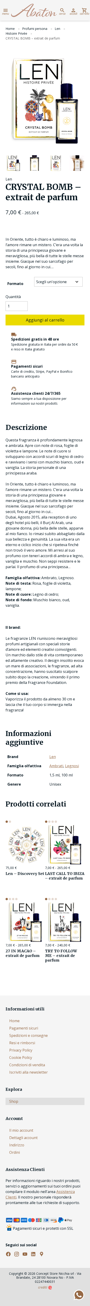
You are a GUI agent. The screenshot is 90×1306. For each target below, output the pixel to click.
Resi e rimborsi (22, 1042)
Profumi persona (34, 28)
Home (10, 28)
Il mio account (21, 1130)
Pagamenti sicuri (23, 1028)
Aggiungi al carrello (45, 320)
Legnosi (72, 765)
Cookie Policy (20, 1057)
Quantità (13, 296)
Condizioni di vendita (27, 1064)
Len (57, 28)
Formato (15, 283)
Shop (13, 1101)
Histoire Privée (16, 33)
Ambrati (56, 765)
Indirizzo (16, 1145)
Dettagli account (23, 1137)
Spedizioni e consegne (28, 1035)
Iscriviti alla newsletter (28, 1072)
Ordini (14, 1152)
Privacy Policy (20, 1050)
